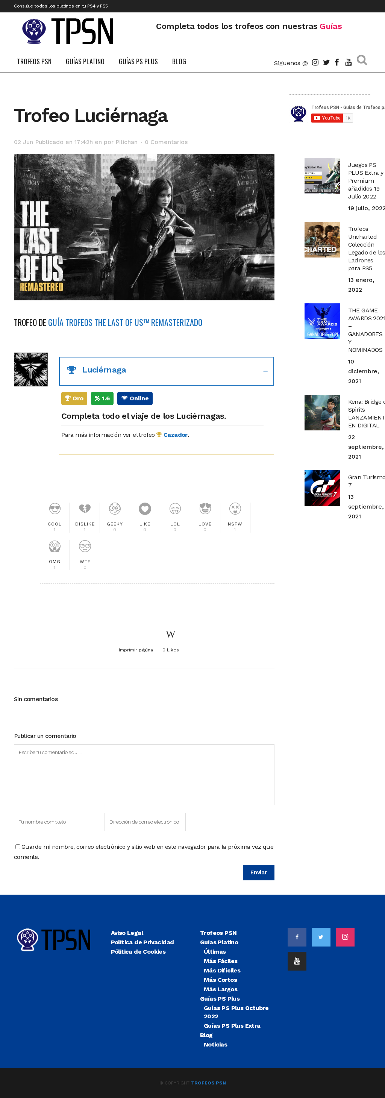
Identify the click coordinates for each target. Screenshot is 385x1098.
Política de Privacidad (142, 942)
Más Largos (220, 989)
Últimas (215, 951)
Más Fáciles (220, 961)
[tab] (166, 371)
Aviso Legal (127, 932)
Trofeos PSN (218, 932)
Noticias (215, 1044)
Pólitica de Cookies (138, 951)
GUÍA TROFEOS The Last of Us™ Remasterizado (125, 322)
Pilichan (126, 141)
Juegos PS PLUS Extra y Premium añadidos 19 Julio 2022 (365, 180)
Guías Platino (219, 942)
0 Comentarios (166, 141)
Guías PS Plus (219, 998)
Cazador (175, 434)
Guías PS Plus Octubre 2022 (236, 1012)
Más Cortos (220, 979)
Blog (206, 1035)
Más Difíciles (222, 970)
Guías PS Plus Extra (232, 1025)
